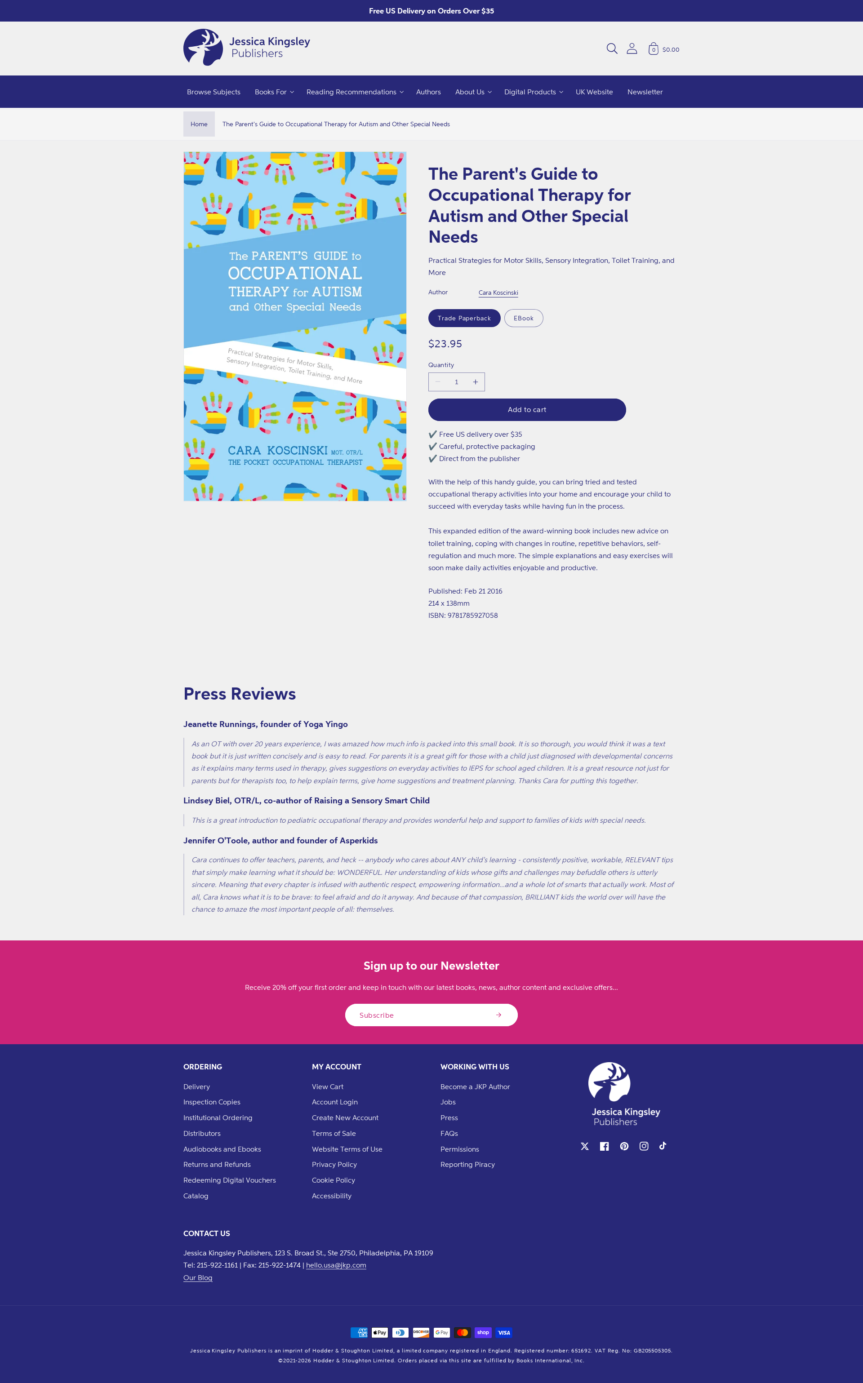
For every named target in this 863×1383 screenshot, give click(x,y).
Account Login (335, 1102)
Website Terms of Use (347, 1149)
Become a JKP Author (475, 1086)
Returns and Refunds (217, 1164)
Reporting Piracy (467, 1164)
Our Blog (198, 1277)
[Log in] (632, 48)
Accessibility (331, 1196)
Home (199, 124)
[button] (612, 48)
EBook (524, 318)
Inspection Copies (211, 1102)
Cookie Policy (333, 1180)
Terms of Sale (334, 1133)
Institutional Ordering (218, 1117)
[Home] (246, 48)
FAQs (449, 1133)
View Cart (327, 1086)
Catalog (196, 1196)
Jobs (448, 1102)
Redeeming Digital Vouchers (229, 1180)
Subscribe (377, 1015)
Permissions (459, 1149)
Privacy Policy (334, 1164)
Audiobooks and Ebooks (222, 1149)
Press (449, 1117)
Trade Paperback (464, 318)
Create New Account (345, 1117)
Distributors (202, 1133)
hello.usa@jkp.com (336, 1265)
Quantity (441, 364)
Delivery (196, 1086)
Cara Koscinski (498, 292)
